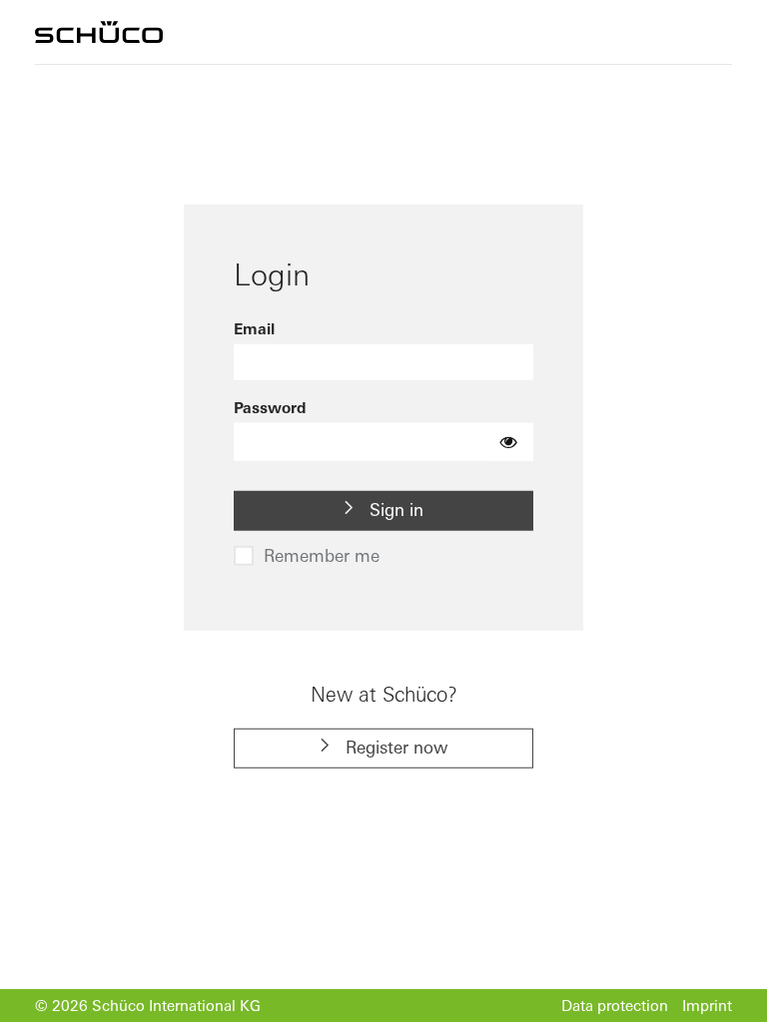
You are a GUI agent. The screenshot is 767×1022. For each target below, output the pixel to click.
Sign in (394, 509)
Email (254, 328)
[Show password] (508, 442)
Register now (394, 747)
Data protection (614, 1005)
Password (270, 407)
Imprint (707, 1005)
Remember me (322, 555)
